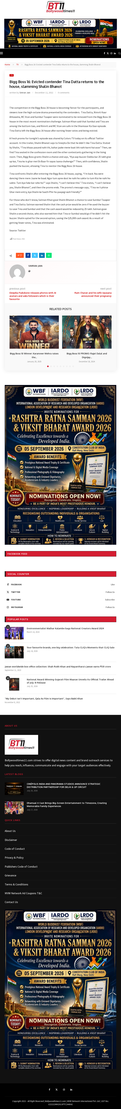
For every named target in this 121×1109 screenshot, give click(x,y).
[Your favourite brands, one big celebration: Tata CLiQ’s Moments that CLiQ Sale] (14, 652)
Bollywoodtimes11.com (19, 760)
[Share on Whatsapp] (49, 255)
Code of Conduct (15, 849)
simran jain (25, 92)
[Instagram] (111, 53)
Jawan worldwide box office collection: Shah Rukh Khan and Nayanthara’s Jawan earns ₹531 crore (58, 666)
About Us (10, 831)
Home (7, 64)
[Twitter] (108, 53)
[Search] (119, 53)
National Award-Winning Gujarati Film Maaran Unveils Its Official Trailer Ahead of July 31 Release (70, 681)
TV (17, 64)
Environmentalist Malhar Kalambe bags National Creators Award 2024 (65, 628)
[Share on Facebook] (28, 255)
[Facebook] (104, 53)
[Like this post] (21, 255)
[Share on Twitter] (35, 255)
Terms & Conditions (16, 884)
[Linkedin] (115, 53)
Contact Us (11, 902)
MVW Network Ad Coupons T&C (23, 893)
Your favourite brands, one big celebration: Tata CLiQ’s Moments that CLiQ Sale (70, 647)
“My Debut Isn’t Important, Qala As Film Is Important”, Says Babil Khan (44, 698)
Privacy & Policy (14, 857)
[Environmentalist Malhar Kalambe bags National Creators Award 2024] (14, 633)
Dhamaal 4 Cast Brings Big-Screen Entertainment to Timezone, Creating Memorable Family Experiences (67, 804)
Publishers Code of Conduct (21, 866)
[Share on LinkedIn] (42, 255)
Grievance (10, 875)
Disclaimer (11, 840)
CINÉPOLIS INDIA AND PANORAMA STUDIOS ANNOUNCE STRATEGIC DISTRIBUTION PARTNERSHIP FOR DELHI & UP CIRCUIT (63, 785)
